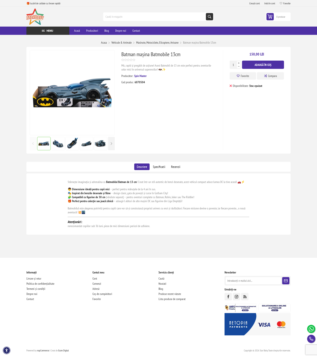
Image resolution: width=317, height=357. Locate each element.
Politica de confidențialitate (40, 284)
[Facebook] (228, 296)
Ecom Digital (63, 350)
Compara (272, 76)
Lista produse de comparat (172, 299)
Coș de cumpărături (102, 294)
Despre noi (31, 294)
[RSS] (244, 296)
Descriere (142, 167)
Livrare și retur (33, 278)
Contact (30, 299)
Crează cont (254, 3)
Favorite (245, 76)
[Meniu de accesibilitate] (6, 350)
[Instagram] (236, 296)
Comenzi (96, 284)
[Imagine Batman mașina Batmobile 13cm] (72, 134)
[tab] (142, 166)
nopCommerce (43, 350)
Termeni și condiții (35, 289)
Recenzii (175, 167)
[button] (111, 143)
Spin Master (140, 76)
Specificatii (159, 167)
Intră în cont (269, 3)
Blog (160, 289)
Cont (94, 278)
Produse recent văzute (169, 294)
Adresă (95, 289)
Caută (209, 16)
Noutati (162, 284)
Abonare (285, 280)
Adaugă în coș (263, 65)
